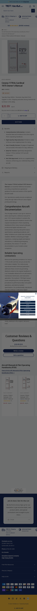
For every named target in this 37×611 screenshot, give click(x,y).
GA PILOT (27, 304)
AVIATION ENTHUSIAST (27, 309)
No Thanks (27, 314)
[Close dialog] (36, 293)
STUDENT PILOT (28, 301)
